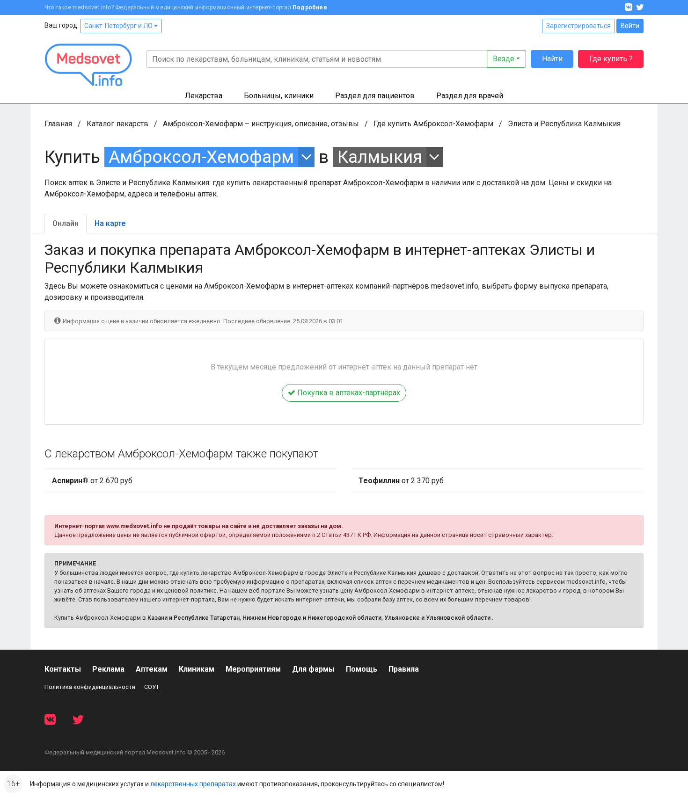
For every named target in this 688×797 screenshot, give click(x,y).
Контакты (62, 669)
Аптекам (152, 669)
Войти (630, 25)
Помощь (361, 669)
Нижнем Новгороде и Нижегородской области (311, 617)
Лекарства (203, 95)
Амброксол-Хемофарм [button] (201, 157)
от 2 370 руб (401, 480)
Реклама (108, 669)
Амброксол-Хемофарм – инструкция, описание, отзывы (261, 123)
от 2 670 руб (92, 480)
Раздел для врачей (469, 95)
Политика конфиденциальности (89, 686)
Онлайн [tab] (65, 223)
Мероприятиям (253, 669)
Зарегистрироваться (578, 25)
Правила (403, 669)
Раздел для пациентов (375, 95)
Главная (58, 123)
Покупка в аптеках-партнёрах (347, 392)
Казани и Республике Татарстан (193, 617)
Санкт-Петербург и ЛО (119, 25)
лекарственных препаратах (193, 784)
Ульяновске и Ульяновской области (437, 617)
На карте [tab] (110, 223)
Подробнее (310, 7)
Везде (503, 58)
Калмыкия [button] (379, 157)
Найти (552, 58)
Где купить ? (611, 58)
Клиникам (196, 669)
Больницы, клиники (279, 95)
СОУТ (151, 686)
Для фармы (313, 669)
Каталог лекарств (117, 123)
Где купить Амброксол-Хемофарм (433, 123)
